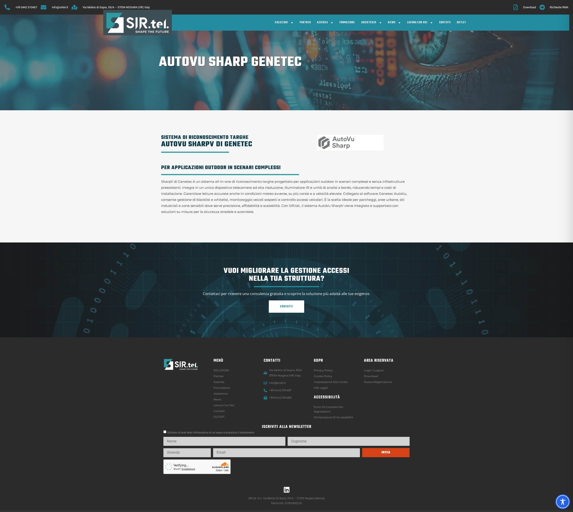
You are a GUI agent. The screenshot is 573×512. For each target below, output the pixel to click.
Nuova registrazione (378, 382)
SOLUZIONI (281, 22)
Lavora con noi (417, 22)
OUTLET (461, 22)
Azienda (322, 22)
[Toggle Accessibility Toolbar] (563, 502)
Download (371, 376)
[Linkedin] (286, 489)
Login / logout (374, 370)
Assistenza (368, 22)
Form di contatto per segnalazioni (328, 409)
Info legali (321, 387)
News (392, 22)
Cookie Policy (323, 376)
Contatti (445, 22)
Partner (305, 22)
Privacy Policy (323, 370)
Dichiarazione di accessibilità (333, 417)
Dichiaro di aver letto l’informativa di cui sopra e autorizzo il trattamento (210, 432)
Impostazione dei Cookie (331, 382)
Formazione (347, 22)
